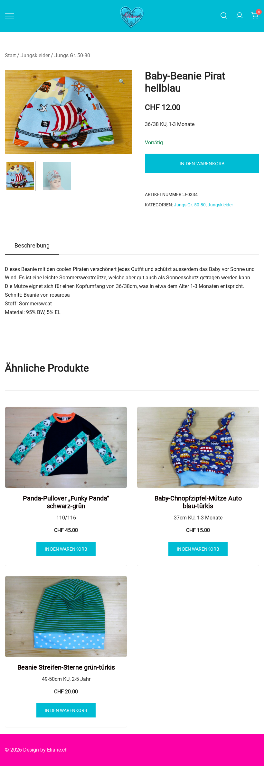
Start (10, 55)
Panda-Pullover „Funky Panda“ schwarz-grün (66, 502)
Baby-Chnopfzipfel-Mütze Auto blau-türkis (198, 502)
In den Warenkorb (202, 163)
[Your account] (239, 16)
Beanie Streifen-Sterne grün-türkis (66, 667)
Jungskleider (35, 55)
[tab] (32, 246)
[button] (121, 81)
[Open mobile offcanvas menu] (9, 16)
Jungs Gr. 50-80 (72, 55)
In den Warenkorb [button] (66, 549)
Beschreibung (32, 245)
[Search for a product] (224, 16)
